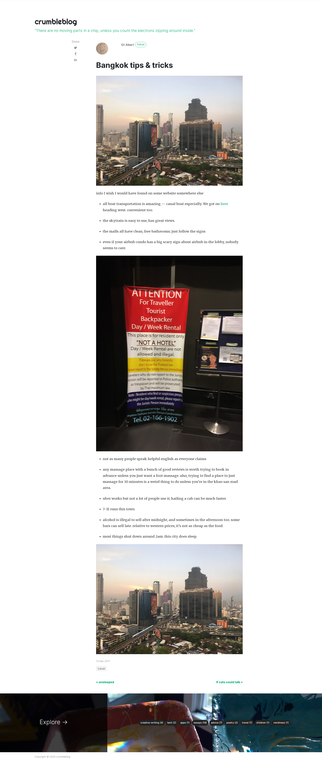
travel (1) (247, 722)
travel (101, 668)
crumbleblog (56, 21)
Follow (141, 44)
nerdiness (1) (281, 722)
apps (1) (185, 722)
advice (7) (216, 722)
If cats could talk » (229, 682)
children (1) (262, 722)
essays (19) (200, 722)
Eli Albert (127, 45)
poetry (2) (232, 722)
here (224, 204)
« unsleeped (105, 682)
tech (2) (171, 722)
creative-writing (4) (152, 722)
